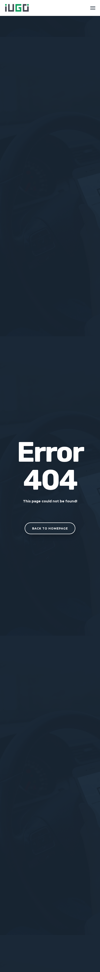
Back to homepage (50, 528)
